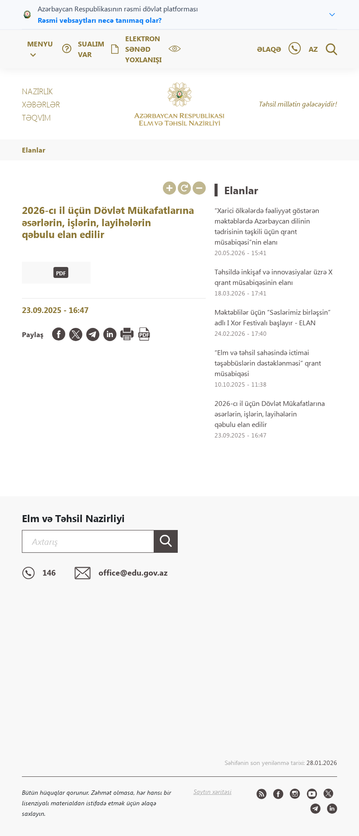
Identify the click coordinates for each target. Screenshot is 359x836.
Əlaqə (269, 48)
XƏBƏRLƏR (41, 104)
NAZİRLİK (37, 91)
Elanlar (33, 149)
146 (49, 573)
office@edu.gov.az (133, 573)
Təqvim (36, 117)
